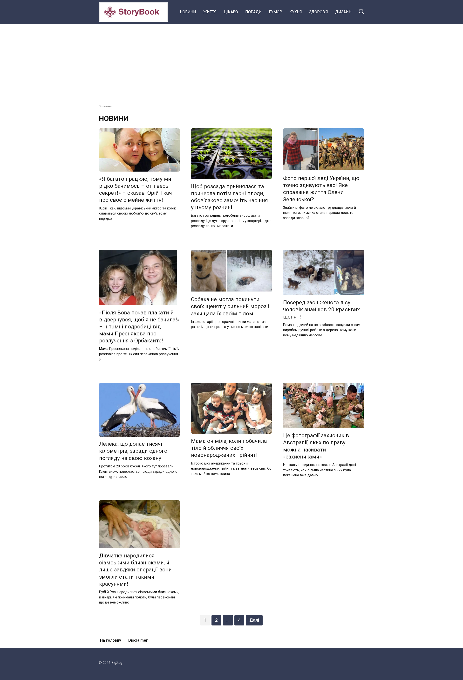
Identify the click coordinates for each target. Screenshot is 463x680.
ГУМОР (275, 12)
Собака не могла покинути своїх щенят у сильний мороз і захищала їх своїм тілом (230, 306)
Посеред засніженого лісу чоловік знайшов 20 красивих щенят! (321, 309)
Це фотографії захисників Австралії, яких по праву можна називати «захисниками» (316, 446)
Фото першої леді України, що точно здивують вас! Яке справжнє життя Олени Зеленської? (321, 188)
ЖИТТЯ (210, 12)
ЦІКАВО (231, 12)
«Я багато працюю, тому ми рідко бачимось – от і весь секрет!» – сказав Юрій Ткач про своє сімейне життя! (135, 189)
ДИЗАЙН (343, 12)
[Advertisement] (231, 60)
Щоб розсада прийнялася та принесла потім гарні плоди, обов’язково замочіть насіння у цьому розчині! (229, 196)
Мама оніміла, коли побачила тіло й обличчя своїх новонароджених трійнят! (229, 448)
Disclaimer (138, 640)
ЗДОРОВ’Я (318, 12)
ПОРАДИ (253, 12)
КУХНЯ (295, 12)
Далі (254, 620)
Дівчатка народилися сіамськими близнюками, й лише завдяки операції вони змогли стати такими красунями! (135, 569)
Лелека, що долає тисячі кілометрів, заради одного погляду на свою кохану (133, 451)
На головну (110, 640)
